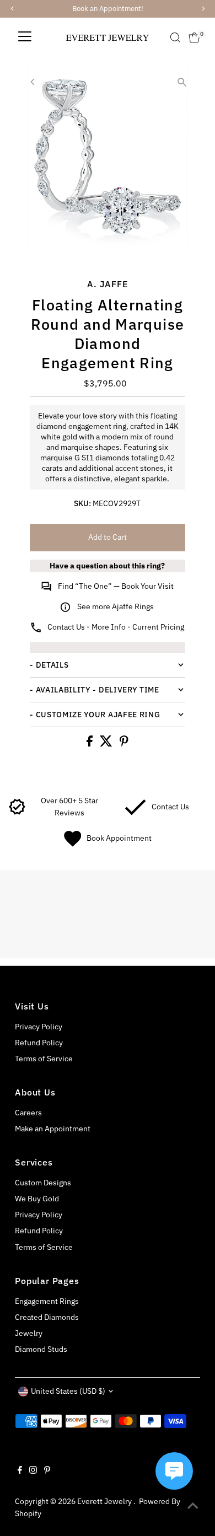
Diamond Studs (41, 1349)
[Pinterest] (47, 1471)
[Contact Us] (135, 813)
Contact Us (170, 807)
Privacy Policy (38, 1027)
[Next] (59, 81)
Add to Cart (107, 537)
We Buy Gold (37, 1199)
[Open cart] (194, 37)
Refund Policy (39, 1043)
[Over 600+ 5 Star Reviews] (17, 813)
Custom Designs (43, 1183)
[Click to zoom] (182, 81)
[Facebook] (20, 1471)
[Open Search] (175, 37)
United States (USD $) (68, 1391)
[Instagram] (33, 1471)
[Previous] (32, 81)
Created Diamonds (47, 1317)
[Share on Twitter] (107, 744)
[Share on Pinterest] (124, 744)
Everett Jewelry (105, 1501)
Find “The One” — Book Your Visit (116, 586)
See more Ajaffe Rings (115, 606)
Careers (28, 1113)
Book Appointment (119, 838)
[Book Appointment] (72, 844)
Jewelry (28, 1333)
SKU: (82, 503)
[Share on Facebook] (90, 744)
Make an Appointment (52, 1129)
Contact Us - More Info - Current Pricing (115, 627)
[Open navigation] (25, 37)
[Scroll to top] (193, 1506)
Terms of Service (44, 1059)
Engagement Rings (47, 1301)
